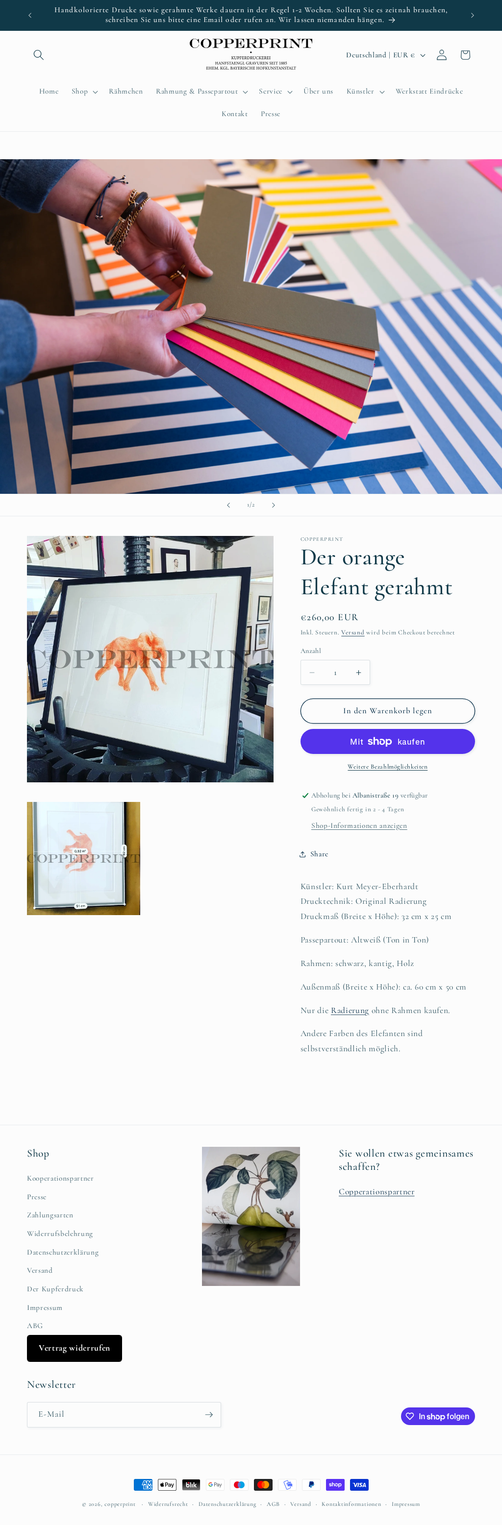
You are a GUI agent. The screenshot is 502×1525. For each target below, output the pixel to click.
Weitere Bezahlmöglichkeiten (387, 767)
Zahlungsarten (50, 1214)
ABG (35, 1325)
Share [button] (319, 853)
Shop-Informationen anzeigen (359, 825)
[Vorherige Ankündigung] (30, 15)
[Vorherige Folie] (228, 505)
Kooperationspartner (60, 1178)
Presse (37, 1196)
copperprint (119, 1504)
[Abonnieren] (209, 1415)
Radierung (350, 1010)
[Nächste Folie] (273, 505)
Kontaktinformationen (351, 1504)
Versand (352, 632)
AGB (273, 1504)
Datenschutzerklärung (63, 1252)
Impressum (45, 1307)
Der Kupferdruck (55, 1288)
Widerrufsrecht (168, 1504)
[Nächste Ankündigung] (472, 15)
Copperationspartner (377, 1191)
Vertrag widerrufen (74, 1348)
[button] (38, 55)
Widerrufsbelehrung (60, 1233)
